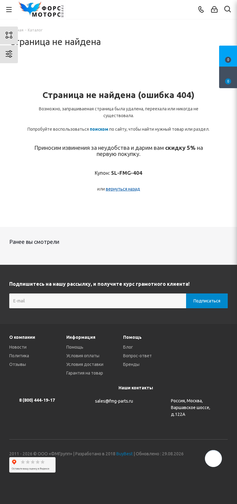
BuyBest (124, 453)
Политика (19, 355)
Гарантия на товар (84, 373)
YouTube (208, 482)
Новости (18, 347)
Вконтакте (177, 482)
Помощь (74, 347)
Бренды (131, 364)
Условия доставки (84, 364)
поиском (99, 129)
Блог (128, 347)
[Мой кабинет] (214, 9)
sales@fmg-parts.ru (114, 401)
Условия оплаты (82, 355)
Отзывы (17, 364)
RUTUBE (223, 482)
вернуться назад (123, 188)
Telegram (192, 482)
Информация (80, 337)
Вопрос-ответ (137, 355)
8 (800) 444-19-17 (37, 400)
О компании (22, 337)
